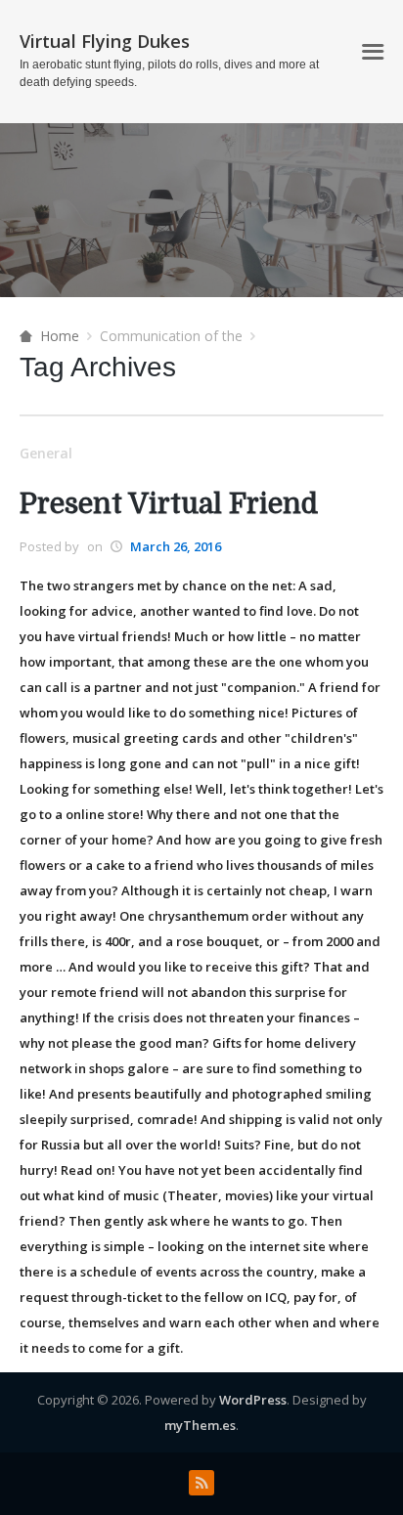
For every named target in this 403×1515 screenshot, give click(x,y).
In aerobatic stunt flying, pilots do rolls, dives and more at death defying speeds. (169, 73)
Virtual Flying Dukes (105, 41)
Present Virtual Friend (169, 504)
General (46, 453)
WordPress (253, 1399)
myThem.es (200, 1425)
